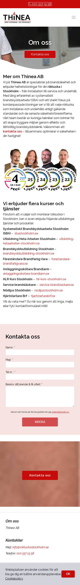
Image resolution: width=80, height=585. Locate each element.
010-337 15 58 (41, 4)
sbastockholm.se (26, 233)
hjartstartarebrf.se (42, 296)
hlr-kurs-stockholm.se (51, 279)
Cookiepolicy (14, 578)
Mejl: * (9, 359)
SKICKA (40, 422)
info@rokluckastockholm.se (30, 547)
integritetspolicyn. (60, 412)
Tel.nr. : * (10, 372)
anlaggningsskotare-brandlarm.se (26, 273)
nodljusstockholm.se (48, 290)
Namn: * (10, 347)
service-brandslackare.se (56, 285)
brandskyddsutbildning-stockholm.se (28, 253)
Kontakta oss (40, 54)
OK (68, 574)
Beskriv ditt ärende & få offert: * (24, 384)
